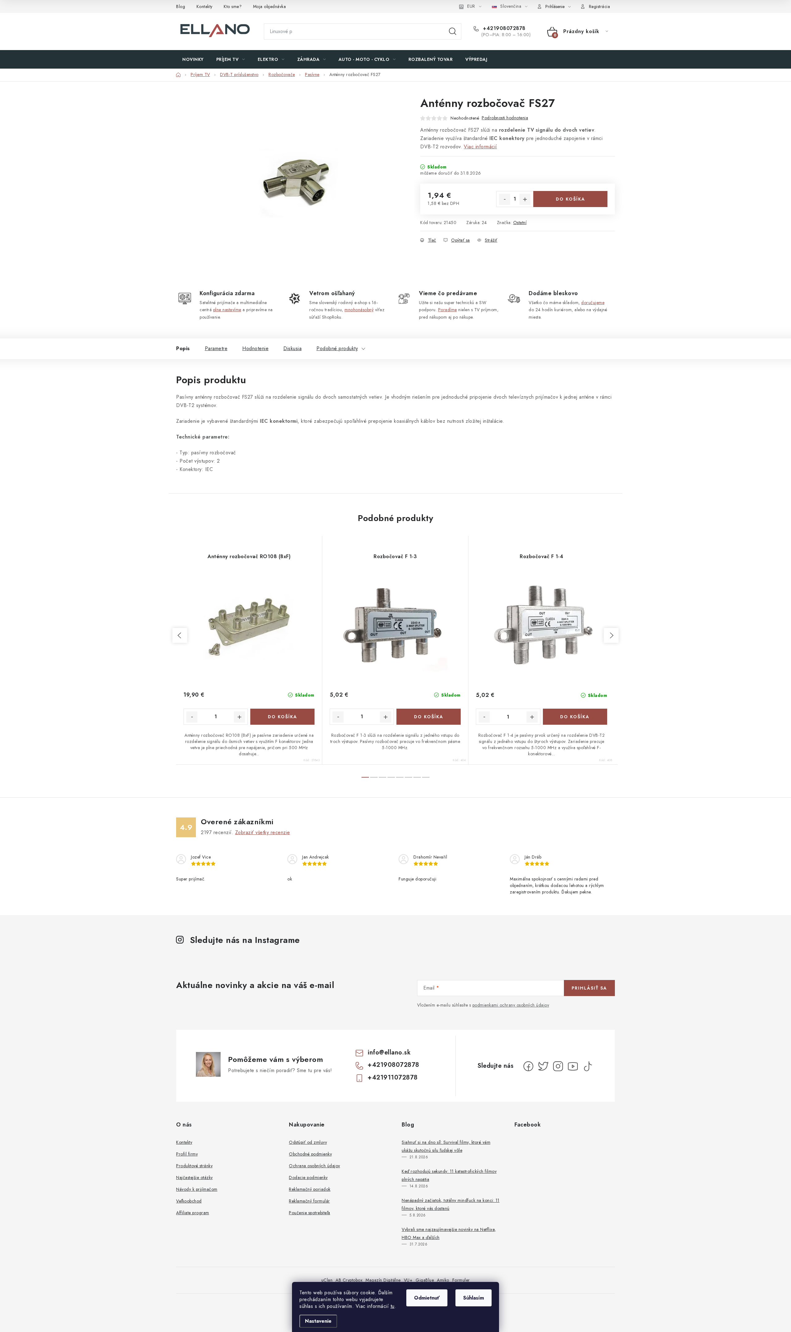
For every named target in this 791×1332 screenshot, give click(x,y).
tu (393, 1306)
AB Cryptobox (349, 1280)
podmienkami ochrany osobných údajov (510, 1005)
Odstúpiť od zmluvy (308, 1142)
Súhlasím (473, 1297)
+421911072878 (393, 1077)
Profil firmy (187, 1154)
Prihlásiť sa (589, 988)
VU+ (408, 1280)
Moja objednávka (269, 6)
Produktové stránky (194, 1166)
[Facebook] (528, 1066)
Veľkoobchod (189, 1201)
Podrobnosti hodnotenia (505, 118)
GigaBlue (425, 1280)
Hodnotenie (255, 348)
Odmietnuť (427, 1297)
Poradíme (447, 310)
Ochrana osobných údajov (314, 1166)
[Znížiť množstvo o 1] (504, 199)
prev (179, 635)
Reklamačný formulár (309, 1201)
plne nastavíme (227, 310)
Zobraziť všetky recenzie (262, 832)
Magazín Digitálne (383, 1280)
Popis (183, 348)
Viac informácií (480, 146)
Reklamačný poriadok (310, 1189)
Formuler (461, 1280)
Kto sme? (233, 6)
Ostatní (520, 222)
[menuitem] (193, 59)
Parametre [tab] (216, 348)
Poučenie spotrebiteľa (309, 1213)
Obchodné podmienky (310, 1154)
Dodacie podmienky (308, 1177)
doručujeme (592, 302)
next (611, 635)
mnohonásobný (359, 310)
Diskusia (292, 348)
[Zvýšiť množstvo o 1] (525, 199)
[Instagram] (558, 1066)
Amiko (443, 1280)
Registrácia (599, 6)
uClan (327, 1280)
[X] (543, 1066)
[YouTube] (573, 1066)
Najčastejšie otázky (194, 1177)
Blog (180, 6)
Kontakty (205, 6)
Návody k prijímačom (197, 1189)
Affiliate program (192, 1213)
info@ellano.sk (389, 1052)
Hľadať (452, 31)
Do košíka (570, 199)
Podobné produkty (337, 348)
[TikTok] (588, 1066)
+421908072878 (503, 28)
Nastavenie (318, 1321)
